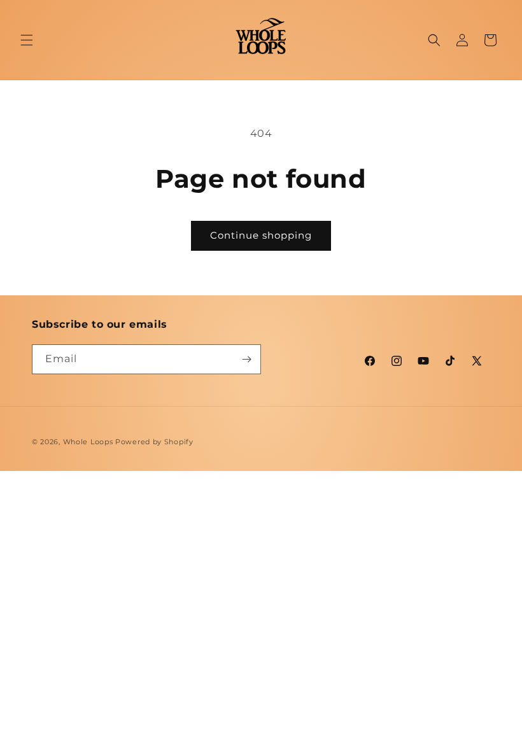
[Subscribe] (246, 359)
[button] (27, 40)
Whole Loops (88, 441)
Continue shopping (261, 235)
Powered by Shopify (154, 441)
